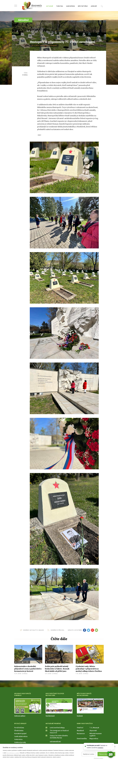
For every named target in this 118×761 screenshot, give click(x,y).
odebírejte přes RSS (57, 630)
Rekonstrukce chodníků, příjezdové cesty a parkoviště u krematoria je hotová (27, 668)
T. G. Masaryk (94, 728)
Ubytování (93, 730)
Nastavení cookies (98, 758)
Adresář (94, 6)
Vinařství (80, 728)
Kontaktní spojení (20, 733)
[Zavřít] (115, 746)
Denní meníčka (82, 738)
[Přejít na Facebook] (90, 705)
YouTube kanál (50, 716)
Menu (15, 6)
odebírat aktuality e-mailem (33, 630)
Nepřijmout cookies (88, 754)
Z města (24, 75)
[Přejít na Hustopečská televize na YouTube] (59, 705)
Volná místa (18, 739)
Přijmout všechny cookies (106, 754)
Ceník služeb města (20, 736)
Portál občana (19, 728)
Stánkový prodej (20, 742)
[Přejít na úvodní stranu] (32, 6)
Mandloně (80, 730)
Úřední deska (18, 730)
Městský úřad (83, 6)
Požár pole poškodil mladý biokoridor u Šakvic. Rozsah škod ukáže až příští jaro (57, 668)
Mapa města (94, 738)
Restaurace (81, 733)
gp (92, 630)
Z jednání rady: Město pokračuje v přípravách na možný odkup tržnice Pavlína (89, 668)
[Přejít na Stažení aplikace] (27, 705)
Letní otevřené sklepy (57, 728)
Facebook (80, 716)
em (96, 630)
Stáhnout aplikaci (19, 716)
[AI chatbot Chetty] (110, 754)
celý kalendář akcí (55, 741)
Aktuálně (49, 6)
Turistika (59, 6)
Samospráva (70, 6)
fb (84, 630)
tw (88, 630)
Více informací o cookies (13, 753)
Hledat (102, 6)
